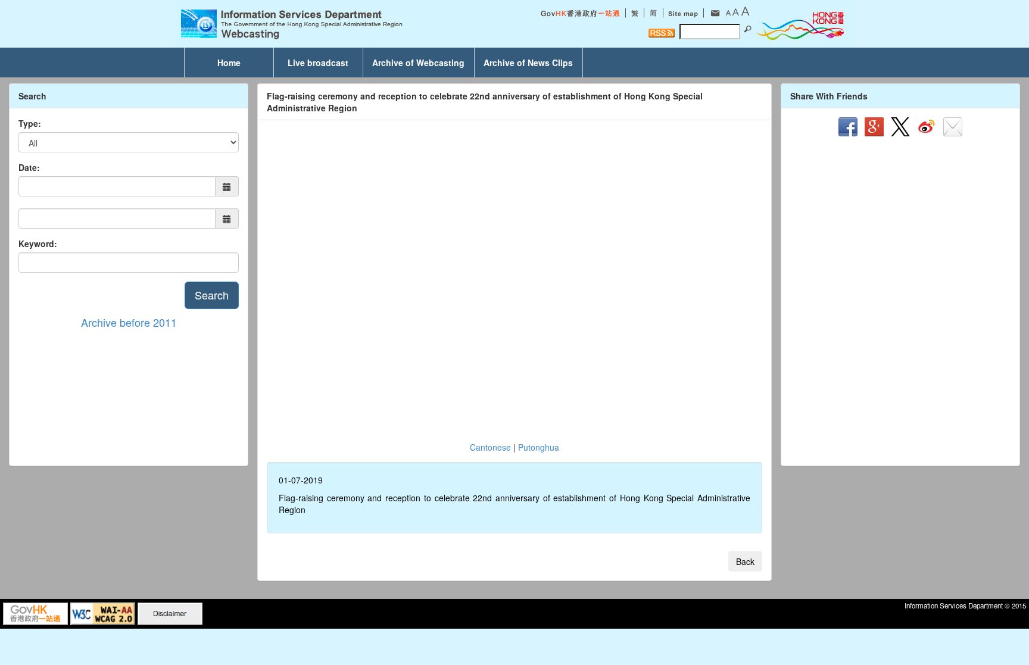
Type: (29, 123)
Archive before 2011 (129, 322)
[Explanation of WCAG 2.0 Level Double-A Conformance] (102, 613)
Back (745, 561)
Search (212, 294)
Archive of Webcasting (418, 62)
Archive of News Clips (528, 62)
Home (229, 62)
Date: (29, 167)
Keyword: (37, 243)
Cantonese (490, 447)
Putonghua (538, 447)
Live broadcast (318, 62)
